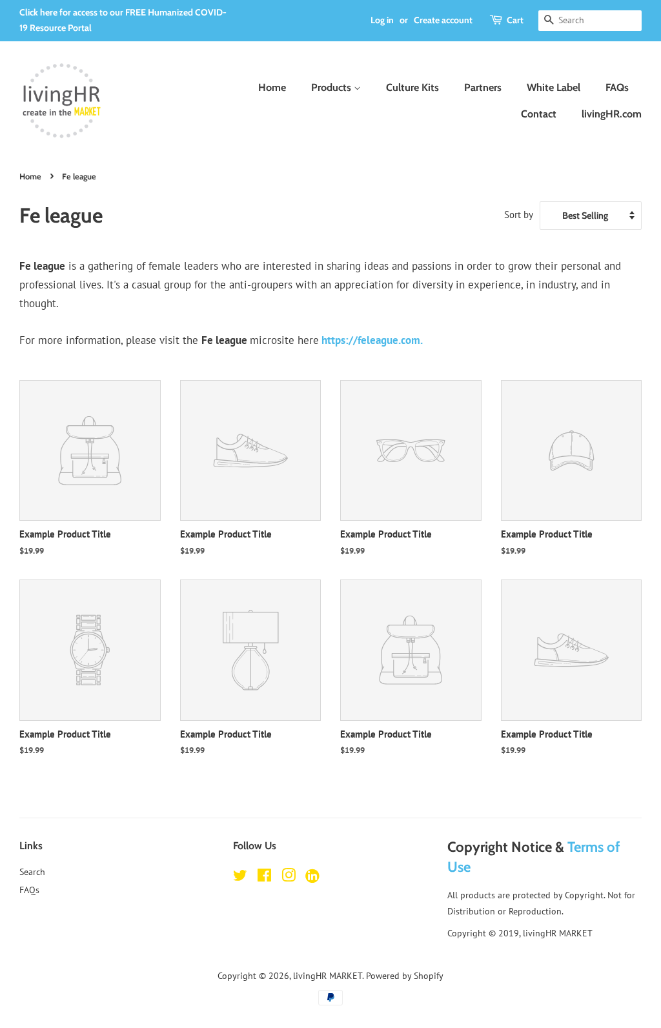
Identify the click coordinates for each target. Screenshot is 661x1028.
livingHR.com (612, 114)
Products (332, 87)
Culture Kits (412, 87)
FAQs (617, 87)
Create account (443, 20)
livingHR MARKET (327, 975)
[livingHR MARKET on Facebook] (264, 877)
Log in (382, 20)
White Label (553, 87)
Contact (538, 114)
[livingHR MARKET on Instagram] (288, 877)
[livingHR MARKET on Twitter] (240, 877)
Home (272, 87)
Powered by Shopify (404, 975)
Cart (515, 20)
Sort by (518, 214)
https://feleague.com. (372, 340)
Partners (483, 87)
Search (32, 871)
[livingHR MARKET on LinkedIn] (312, 878)
